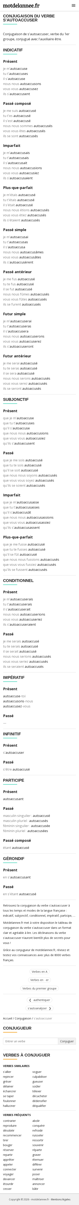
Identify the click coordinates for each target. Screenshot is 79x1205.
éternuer (38, 1159)
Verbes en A (39, 972)
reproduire (10, 1125)
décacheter (39, 1096)
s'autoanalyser (37, 1008)
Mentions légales (60, 1199)
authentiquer (41, 1000)
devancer (9, 1179)
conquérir (38, 1125)
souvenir (38, 1145)
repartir (8, 1155)
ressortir (37, 1140)
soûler (36, 1086)
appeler (8, 1164)
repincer (8, 1077)
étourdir (8, 1184)
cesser (7, 1189)
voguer (37, 1072)
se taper (8, 1096)
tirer (5, 1140)
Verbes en (39, 980)
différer (37, 1164)
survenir (37, 1169)
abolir (36, 1121)
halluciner (9, 1106)
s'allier (7, 1072)
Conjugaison (23, 1018)
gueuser (37, 1081)
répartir (37, 1150)
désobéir (8, 1130)
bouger (7, 1145)
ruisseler (37, 1135)
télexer (36, 1091)
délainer (8, 1086)
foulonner (9, 1101)
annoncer (38, 1184)
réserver (8, 1150)
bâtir (35, 1189)
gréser (7, 1081)
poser (36, 1174)
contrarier (9, 1121)
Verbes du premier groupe (39, 988)
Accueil (7, 1018)
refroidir (37, 1130)
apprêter (8, 1159)
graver (36, 1155)
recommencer (12, 1135)
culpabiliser (39, 1077)
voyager (8, 1174)
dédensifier (39, 1101)
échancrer (9, 1091)
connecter (9, 1169)
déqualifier (39, 1106)
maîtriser (38, 1179)
